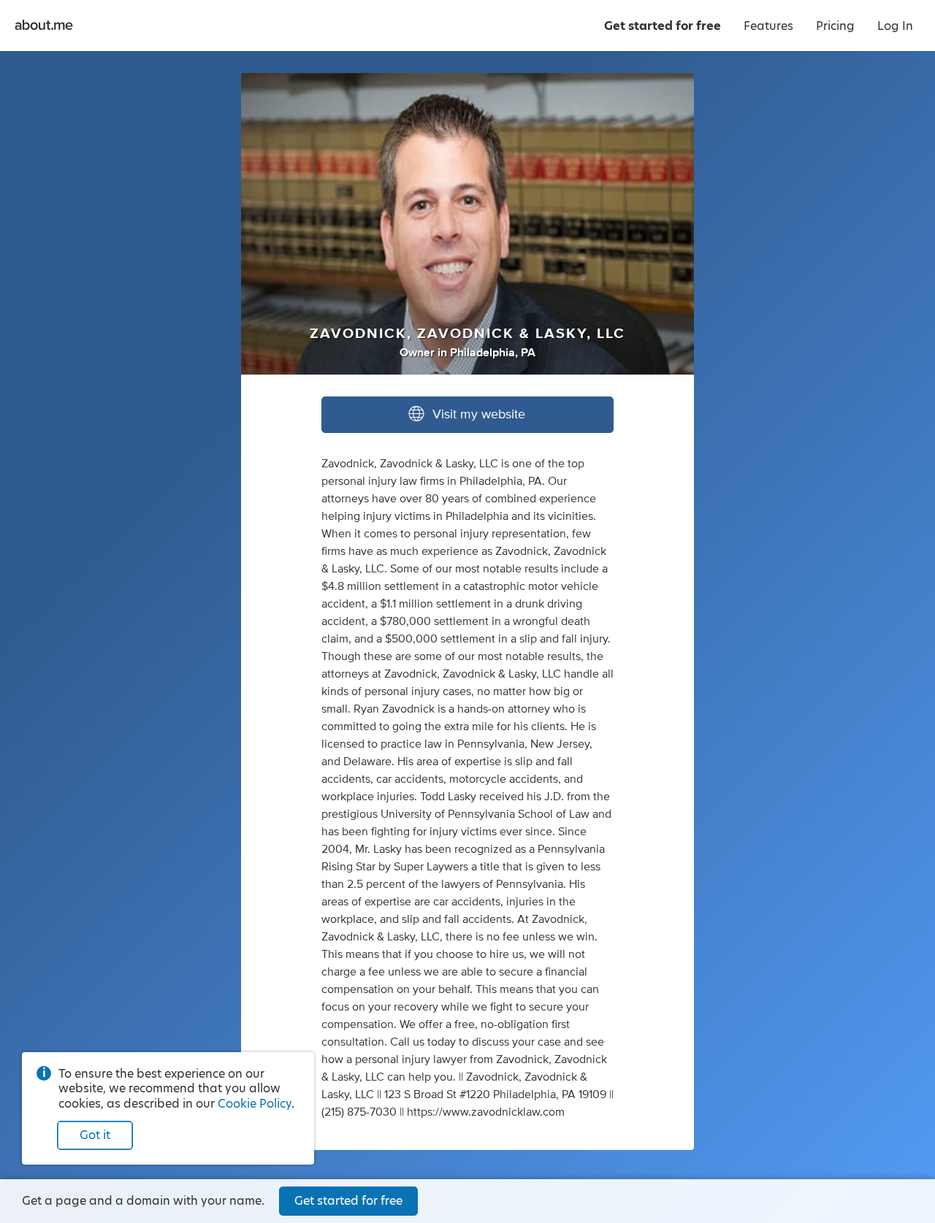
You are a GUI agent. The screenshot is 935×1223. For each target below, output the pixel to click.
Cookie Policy (254, 1103)
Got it (95, 1135)
